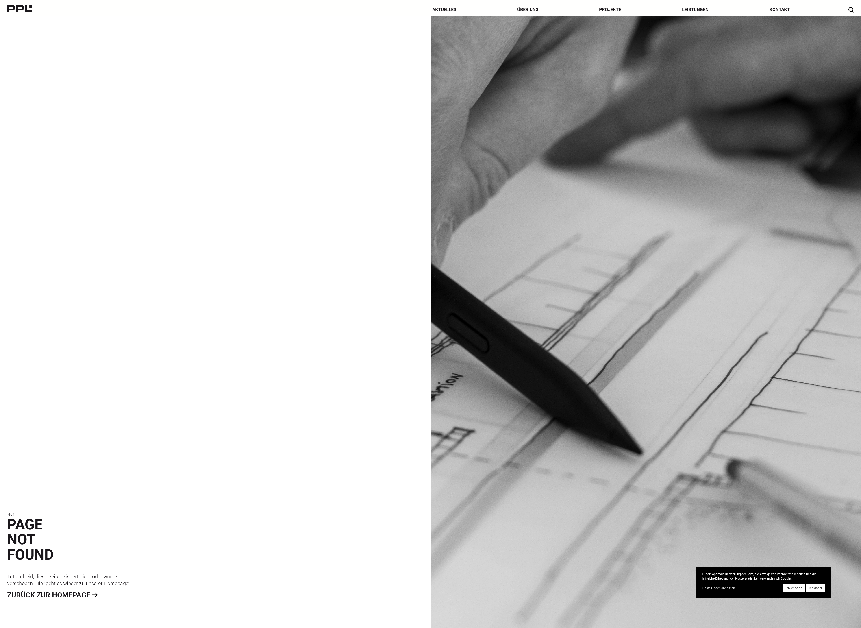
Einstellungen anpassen (718, 588)
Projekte (610, 9)
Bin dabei (815, 588)
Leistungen (695, 9)
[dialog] (763, 582)
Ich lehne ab (794, 588)
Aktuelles (444, 9)
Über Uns (527, 9)
